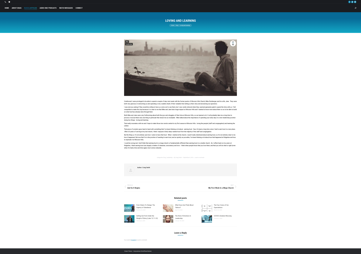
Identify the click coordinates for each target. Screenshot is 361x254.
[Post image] (129, 208)
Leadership (129, 44)
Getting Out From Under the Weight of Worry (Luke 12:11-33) (147, 217)
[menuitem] (7, 8)
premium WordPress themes (143, 251)
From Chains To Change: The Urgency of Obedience (145, 206)
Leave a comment (199, 157)
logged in (133, 240)
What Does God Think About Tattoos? (184, 206)
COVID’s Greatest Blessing (223, 216)
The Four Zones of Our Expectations (221, 206)
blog (127, 41)
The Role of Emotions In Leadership (183, 217)
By (178, 157)
